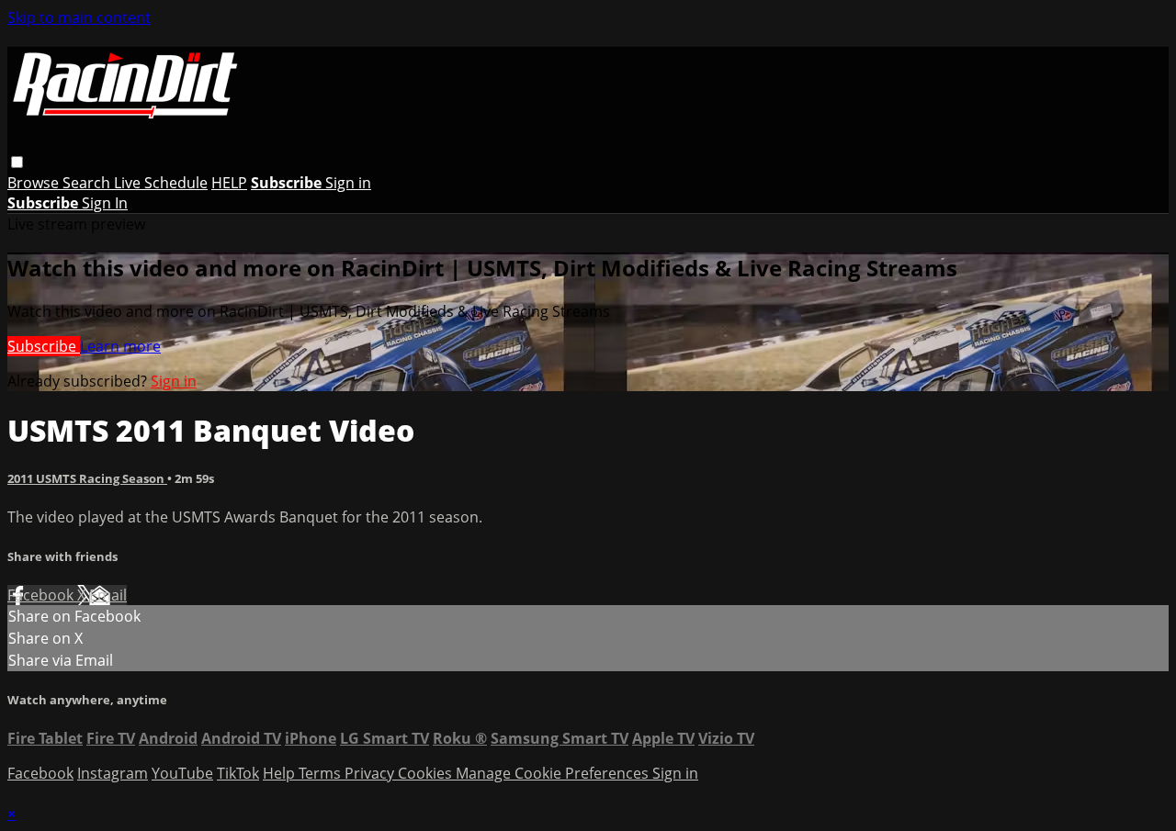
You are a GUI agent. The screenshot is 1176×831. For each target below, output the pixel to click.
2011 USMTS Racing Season (87, 478)
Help (281, 773)
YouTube (182, 773)
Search (88, 183)
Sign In (105, 203)
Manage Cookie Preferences (554, 773)
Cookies (427, 773)
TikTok (238, 773)
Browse (34, 183)
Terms (322, 773)
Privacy (371, 773)
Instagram (112, 773)
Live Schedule (161, 183)
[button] (17, 162)
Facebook (42, 595)
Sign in (348, 183)
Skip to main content (79, 17)
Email (108, 595)
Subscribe (43, 346)
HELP (229, 183)
